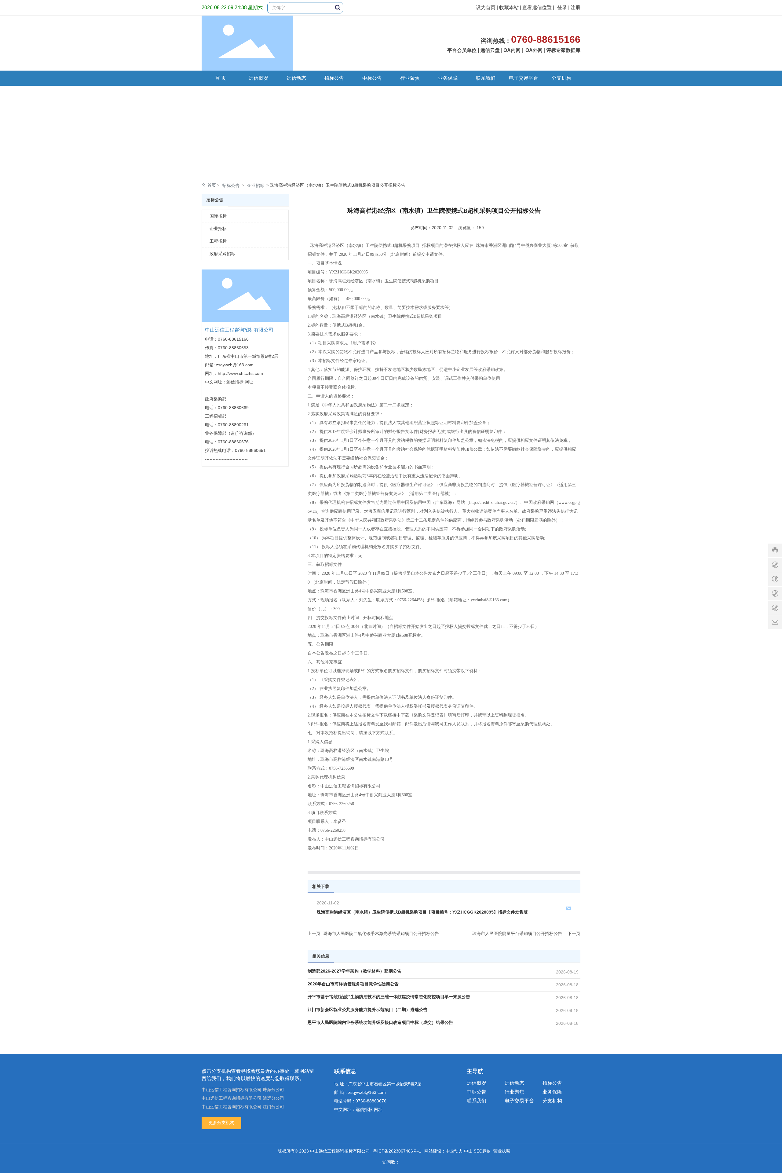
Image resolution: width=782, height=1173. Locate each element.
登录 (562, 7)
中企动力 (454, 1151)
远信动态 (514, 1083)
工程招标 (218, 241)
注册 (575, 7)
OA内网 (512, 50)
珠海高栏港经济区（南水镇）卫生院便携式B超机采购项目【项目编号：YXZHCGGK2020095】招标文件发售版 (422, 912)
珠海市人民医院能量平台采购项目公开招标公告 (517, 933)
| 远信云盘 (489, 50)
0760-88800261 (233, 424)
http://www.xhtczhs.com (240, 373)
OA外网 (534, 50)
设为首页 (485, 7)
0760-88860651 (250, 450)
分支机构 (552, 1100)
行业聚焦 (514, 1091)
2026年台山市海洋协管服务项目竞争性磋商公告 (353, 983)
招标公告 (230, 185)
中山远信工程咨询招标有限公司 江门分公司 (243, 1106)
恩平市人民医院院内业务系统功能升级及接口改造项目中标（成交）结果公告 (380, 1022)
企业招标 (255, 185)
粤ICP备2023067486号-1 (397, 1151)
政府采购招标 (222, 253)
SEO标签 (482, 1151)
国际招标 (218, 216)
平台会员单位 (462, 50)
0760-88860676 (233, 441)
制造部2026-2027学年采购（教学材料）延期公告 (354, 971)
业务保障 (552, 1091)
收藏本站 (509, 7)
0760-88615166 (233, 339)
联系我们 (476, 1100)
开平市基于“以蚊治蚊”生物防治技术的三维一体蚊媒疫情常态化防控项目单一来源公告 (389, 996)
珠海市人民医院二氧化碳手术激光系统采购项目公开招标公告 (381, 933)
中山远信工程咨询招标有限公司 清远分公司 (243, 1098)
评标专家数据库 (563, 50)
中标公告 (476, 1091)
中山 (468, 1151)
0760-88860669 (233, 407)
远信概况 (476, 1083)
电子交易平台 (519, 1100)
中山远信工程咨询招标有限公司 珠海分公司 (243, 1089)
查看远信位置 (537, 7)
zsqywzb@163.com (235, 364)
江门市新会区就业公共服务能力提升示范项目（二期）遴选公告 (367, 1009)
